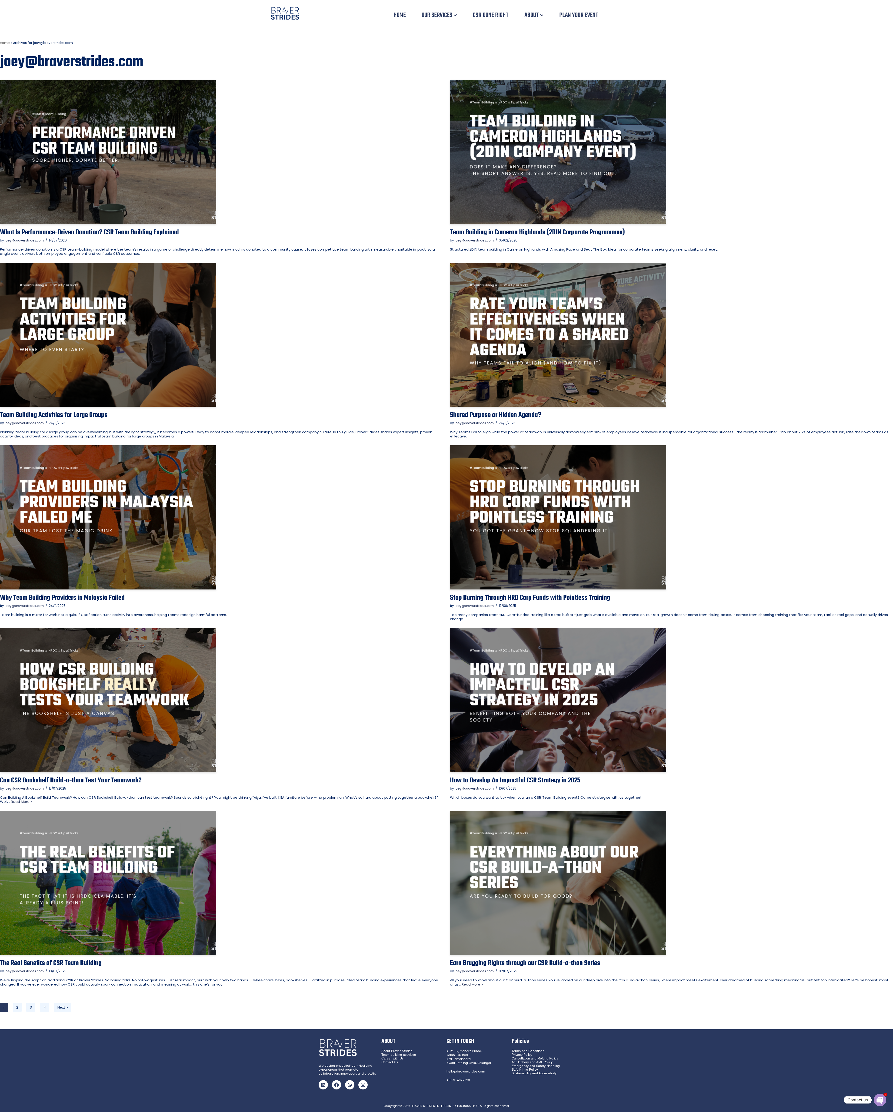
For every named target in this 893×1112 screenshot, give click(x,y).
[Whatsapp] (349, 1084)
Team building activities (398, 1054)
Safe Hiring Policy (525, 1069)
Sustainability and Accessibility (534, 1073)
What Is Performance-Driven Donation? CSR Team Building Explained (89, 232)
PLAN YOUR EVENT (578, 15)
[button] (455, 15)
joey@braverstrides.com (24, 240)
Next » (62, 1007)
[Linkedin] (323, 1084)
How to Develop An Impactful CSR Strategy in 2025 (515, 780)
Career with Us (392, 1058)
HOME (399, 15)
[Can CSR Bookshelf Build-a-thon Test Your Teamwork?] (221, 700)
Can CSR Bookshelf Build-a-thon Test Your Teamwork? (71, 780)
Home (5, 42)
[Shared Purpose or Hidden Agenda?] (671, 335)
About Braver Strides (396, 1051)
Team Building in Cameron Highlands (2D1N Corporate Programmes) (537, 232)
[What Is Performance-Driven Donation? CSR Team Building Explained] (221, 152)
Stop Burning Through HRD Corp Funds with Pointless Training (530, 597)
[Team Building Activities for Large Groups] (221, 335)
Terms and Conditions (528, 1051)
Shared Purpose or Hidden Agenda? (495, 415)
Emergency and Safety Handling (536, 1066)
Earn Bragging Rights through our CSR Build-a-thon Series (525, 963)
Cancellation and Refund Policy (535, 1058)
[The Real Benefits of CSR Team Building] (221, 883)
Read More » (21, 801)
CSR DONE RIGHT (491, 15)
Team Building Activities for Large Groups (53, 415)
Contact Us (389, 1062)
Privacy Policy (522, 1054)
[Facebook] (336, 1084)
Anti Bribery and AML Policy (532, 1062)
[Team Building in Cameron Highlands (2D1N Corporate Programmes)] (671, 152)
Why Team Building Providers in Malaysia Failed (62, 597)
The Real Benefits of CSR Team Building (51, 963)
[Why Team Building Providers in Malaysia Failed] (221, 517)
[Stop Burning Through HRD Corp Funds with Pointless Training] (671, 517)
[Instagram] (363, 1084)
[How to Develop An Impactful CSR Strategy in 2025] (671, 700)
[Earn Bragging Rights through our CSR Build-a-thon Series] (671, 883)
